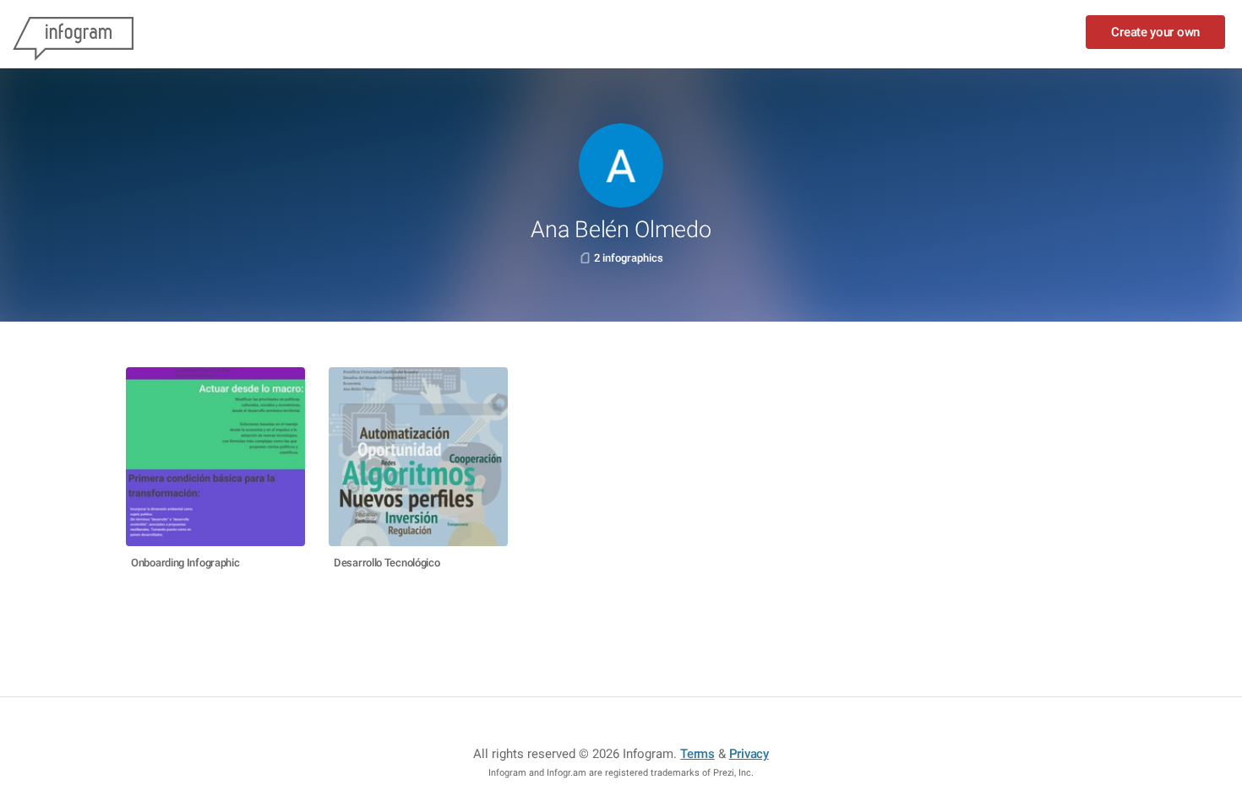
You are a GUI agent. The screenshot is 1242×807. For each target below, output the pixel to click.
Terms (697, 753)
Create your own (1155, 32)
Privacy (749, 753)
